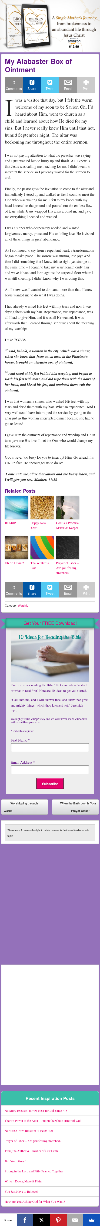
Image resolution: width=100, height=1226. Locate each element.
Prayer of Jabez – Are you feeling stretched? (67, 568)
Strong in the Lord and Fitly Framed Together (34, 1171)
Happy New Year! (38, 525)
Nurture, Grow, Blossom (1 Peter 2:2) (29, 1130)
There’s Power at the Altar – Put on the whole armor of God (43, 1120)
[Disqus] (50, 902)
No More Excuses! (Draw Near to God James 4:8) (36, 1110)
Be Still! (10, 523)
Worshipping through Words (21, 807)
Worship (23, 605)
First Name (20, 740)
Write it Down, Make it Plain (23, 1181)
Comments (14, 85)
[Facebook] (25, 1220)
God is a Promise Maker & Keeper (67, 525)
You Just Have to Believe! (21, 1191)
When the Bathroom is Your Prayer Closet (78, 808)
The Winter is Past (39, 565)
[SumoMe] (91, 1220)
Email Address (23, 762)
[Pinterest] (58, 1220)
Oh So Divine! (14, 563)
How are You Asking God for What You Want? (35, 1201)
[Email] (75, 1220)
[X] (41, 1220)
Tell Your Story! (15, 1161)
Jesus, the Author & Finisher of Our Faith (31, 1151)
